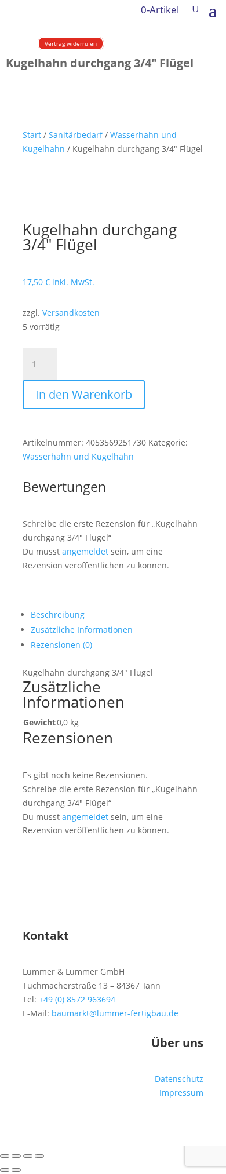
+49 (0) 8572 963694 (77, 999)
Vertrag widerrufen (71, 43)
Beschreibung (58, 614)
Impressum (181, 1092)
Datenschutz (179, 1078)
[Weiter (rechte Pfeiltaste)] (16, 1170)
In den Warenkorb (83, 394)
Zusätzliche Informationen (82, 629)
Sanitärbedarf (76, 134)
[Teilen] (27, 1156)
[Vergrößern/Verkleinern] (4, 1156)
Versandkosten (71, 312)
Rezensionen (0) (61, 644)
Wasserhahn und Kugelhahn (78, 456)
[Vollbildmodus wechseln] (16, 1156)
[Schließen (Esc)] (39, 1156)
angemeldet (85, 551)
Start (32, 134)
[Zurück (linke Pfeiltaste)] (4, 1170)
